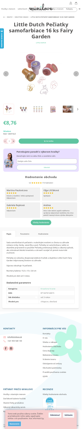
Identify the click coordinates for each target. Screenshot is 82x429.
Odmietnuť (54, 415)
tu (42, 418)
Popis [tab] (9, 234)
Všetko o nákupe (50, 342)
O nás (45, 338)
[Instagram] (11, 348)
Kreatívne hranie (48, 289)
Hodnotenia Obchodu (52, 346)
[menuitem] (8, 8)
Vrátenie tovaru (49, 359)
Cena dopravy (48, 351)
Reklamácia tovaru (50, 355)
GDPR (45, 376)
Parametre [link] (24, 234)
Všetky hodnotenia (41, 222)
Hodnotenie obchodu (41, 177)
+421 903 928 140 (14, 341)
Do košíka (49, 141)
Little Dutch (41, 43)
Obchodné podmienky (52, 368)
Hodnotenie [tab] (43, 234)
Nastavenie (14, 424)
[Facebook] (5, 348)
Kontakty (46, 333)
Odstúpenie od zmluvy (52, 363)
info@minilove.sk (14, 337)
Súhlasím (68, 415)
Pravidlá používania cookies (54, 372)
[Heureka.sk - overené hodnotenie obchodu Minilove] (50, 405)
